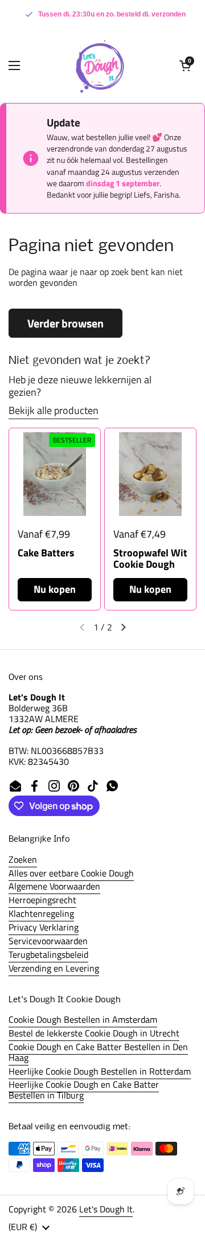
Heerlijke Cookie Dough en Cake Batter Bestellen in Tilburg (84, 1089)
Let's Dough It (106, 1209)
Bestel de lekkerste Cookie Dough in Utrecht (94, 1033)
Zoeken (23, 859)
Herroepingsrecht (42, 900)
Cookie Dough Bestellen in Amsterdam (83, 1019)
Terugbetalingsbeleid (48, 954)
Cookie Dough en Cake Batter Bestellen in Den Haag (98, 1052)
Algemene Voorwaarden (54, 886)
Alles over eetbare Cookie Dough (71, 873)
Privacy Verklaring (44, 927)
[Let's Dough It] (99, 65)
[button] (185, 65)
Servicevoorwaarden (48, 941)
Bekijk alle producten (54, 410)
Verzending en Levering (54, 968)
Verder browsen (65, 323)
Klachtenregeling (41, 913)
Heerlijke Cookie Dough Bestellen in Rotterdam (100, 1071)
